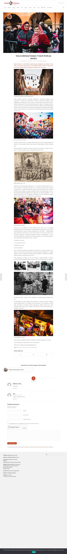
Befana (17, 347)
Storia (35, 61)
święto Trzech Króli (29, 347)
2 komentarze (30, 61)
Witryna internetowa (27, 419)
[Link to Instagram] (63, 3)
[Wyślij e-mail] (46, 354)
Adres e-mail (26, 415)
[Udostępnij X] (33, 354)
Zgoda (34, 552)
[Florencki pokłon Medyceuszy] (66, 277)
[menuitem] (5, 7)
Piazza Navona (23, 347)
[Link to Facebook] (59, 3)
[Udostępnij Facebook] (20, 354)
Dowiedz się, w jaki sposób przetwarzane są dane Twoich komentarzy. (39, 447)
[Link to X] (61, 3)
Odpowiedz (15, 388)
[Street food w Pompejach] (1, 277)
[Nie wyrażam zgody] (65, 551)
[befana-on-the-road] (33, 33)
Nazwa (24, 410)
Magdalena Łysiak (43, 61)
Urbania (35, 347)
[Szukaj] (63, 7)
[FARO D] (11, 3)
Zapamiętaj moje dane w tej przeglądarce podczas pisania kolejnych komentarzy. (24, 423)
